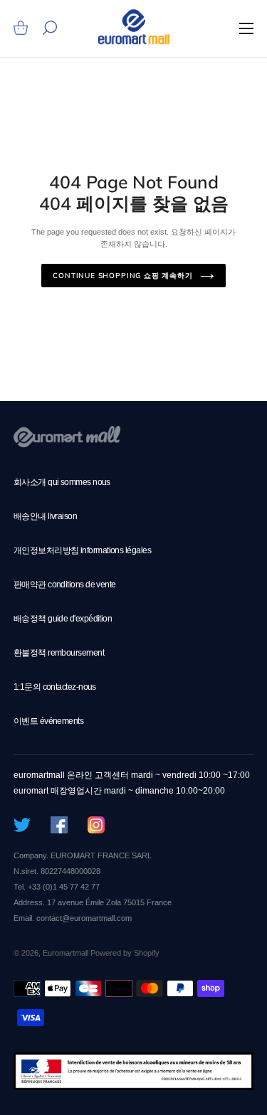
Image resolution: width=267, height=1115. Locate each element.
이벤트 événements (48, 721)
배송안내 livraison (45, 516)
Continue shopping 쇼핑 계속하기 (122, 275)
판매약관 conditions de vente (65, 584)
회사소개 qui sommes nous (62, 482)
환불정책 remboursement (59, 653)
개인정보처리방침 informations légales (82, 550)
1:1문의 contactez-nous (55, 687)
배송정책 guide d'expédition (63, 619)
